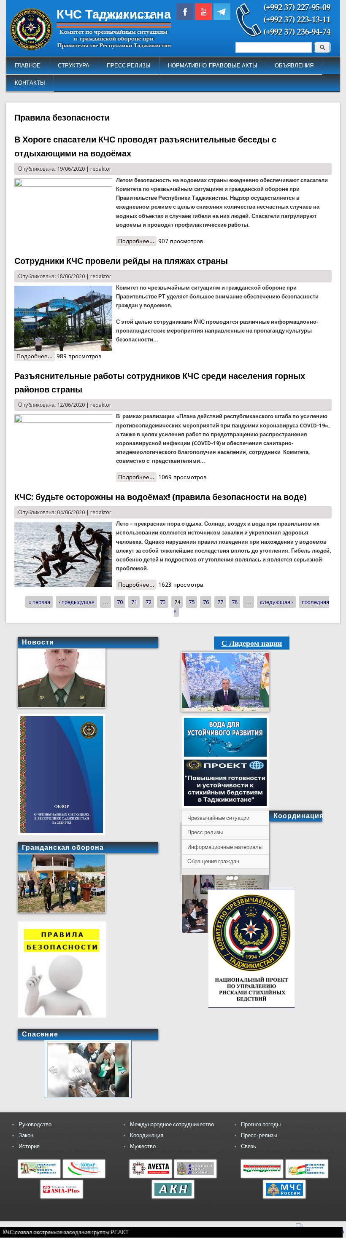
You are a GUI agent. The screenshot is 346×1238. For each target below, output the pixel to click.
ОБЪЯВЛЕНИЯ (294, 65)
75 (192, 602)
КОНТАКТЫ (30, 83)
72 (148, 602)
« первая (39, 602)
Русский (141, 17)
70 (120, 602)
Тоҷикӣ (116, 17)
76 (206, 602)
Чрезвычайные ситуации (218, 818)
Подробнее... (137, 242)
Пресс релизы (205, 832)
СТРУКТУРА (73, 65)
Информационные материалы (224, 847)
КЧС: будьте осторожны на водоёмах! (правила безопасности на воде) (160, 497)
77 (220, 602)
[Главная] (31, 48)
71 (134, 602)
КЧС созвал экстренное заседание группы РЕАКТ (66, 1232)
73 (163, 602)
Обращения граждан (213, 861)
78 (235, 602)
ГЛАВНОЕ (28, 65)
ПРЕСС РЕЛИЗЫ (129, 65)
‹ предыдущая (77, 602)
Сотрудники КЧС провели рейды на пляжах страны (121, 261)
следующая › (276, 602)
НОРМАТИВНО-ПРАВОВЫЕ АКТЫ (212, 65)
